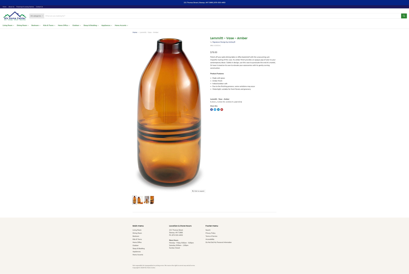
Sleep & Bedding (90, 25)
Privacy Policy (210, 233)
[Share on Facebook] (211, 109)
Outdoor (75, 25)
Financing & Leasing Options (25, 7)
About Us (11, 7)
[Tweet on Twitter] (215, 109)
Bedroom (35, 25)
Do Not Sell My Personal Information (219, 242)
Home (4, 7)
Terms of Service (211, 236)
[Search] (404, 15)
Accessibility (210, 239)
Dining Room (22, 25)
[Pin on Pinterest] (221, 109)
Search (208, 230)
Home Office (63, 25)
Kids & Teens (48, 25)
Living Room (8, 25)
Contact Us (39, 7)
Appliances (106, 25)
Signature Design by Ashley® (223, 42)
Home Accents (121, 25)
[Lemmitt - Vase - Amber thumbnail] (134, 200)
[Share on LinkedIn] (218, 109)
